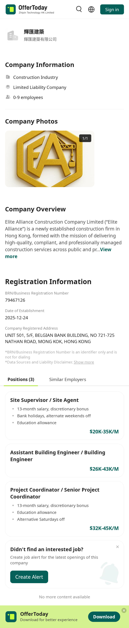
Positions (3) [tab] (21, 379)
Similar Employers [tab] (67, 379)
